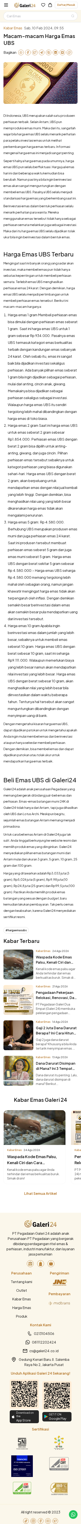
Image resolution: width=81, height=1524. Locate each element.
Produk (21, 1316)
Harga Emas (21, 1307)
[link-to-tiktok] (26, 1521)
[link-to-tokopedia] (30, 1263)
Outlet (21, 1290)
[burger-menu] (6, 5)
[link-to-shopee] (51, 1263)
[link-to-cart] (50, 5)
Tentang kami (21, 1281)
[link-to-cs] (73, 1514)
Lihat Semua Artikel (40, 1193)
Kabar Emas (21, 1299)
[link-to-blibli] (40, 1263)
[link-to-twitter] (55, 1521)
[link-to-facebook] (40, 1521)
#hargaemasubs (16, 930)
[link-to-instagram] (33, 1521)
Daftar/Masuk (66, 4)
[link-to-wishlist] (43, 5)
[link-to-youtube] (48, 1521)
